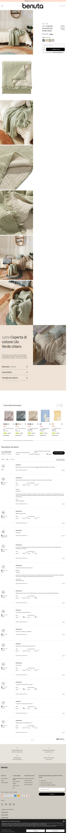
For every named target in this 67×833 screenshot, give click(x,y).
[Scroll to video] (30, 46)
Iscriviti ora (52, 794)
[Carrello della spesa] (64, 6)
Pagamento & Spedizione (29, 778)
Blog (13, 787)
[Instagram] (10, 804)
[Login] (62, 6)
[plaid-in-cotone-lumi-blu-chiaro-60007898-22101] (40, 424)
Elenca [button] (2, 459)
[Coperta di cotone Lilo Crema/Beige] (33, 416)
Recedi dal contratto (28, 784)
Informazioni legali (4, 782)
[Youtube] (6, 804)
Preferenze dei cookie (28, 782)
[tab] (60, 460)
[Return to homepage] (33, 6)
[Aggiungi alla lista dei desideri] (43, 49)
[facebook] (14, 804)
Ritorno (2, 780)
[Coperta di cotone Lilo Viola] (8, 416)
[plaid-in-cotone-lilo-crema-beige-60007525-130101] (20, 424)
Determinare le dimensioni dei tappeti (18, 779)
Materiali (14, 783)
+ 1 (9, 424)
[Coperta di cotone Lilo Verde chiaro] (50, 40)
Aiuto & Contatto (4, 778)
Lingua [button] (7, 459)
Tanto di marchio (16, 785)
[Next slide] (61, 405)
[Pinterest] (2, 804)
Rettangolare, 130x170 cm (48, 45)
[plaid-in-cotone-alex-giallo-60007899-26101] (52, 424)
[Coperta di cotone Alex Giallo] (57, 416)
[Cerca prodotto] (60, 5)
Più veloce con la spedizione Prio (57, 52)
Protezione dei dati (28, 780)
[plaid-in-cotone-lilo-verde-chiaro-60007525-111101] (8, 424)
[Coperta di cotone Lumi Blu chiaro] (45, 416)
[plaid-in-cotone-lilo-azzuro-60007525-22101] (6, 424)
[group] (8, 452)
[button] (32, 739)
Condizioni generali (4, 812)
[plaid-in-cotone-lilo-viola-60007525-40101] (4, 424)
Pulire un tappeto (16, 781)
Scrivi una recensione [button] (58, 452)
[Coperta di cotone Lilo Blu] (20, 416)
